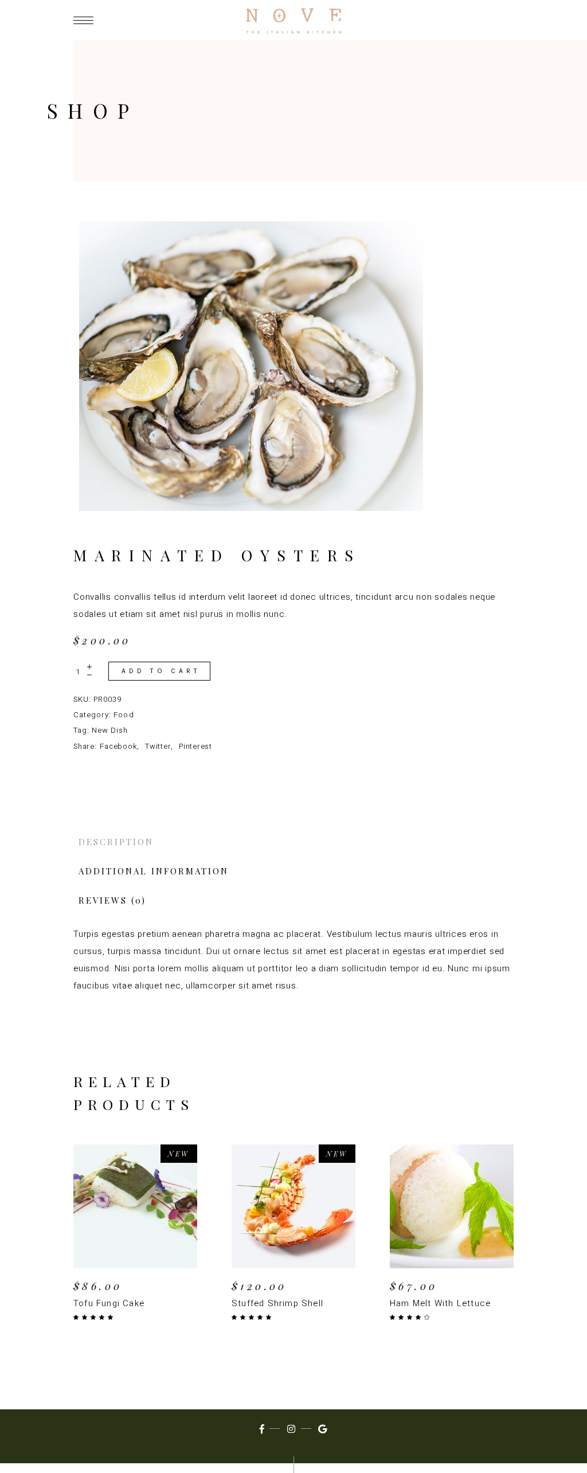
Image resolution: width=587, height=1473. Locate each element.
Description (116, 841)
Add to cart (161, 671)
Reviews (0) (112, 900)
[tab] (293, 842)
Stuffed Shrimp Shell (277, 1303)
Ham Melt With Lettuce (440, 1303)
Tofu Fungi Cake (108, 1303)
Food (124, 714)
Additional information (154, 871)
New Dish (110, 730)
